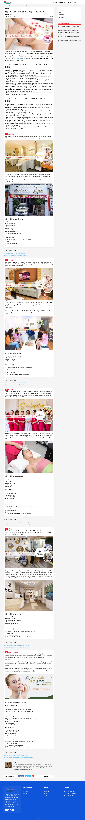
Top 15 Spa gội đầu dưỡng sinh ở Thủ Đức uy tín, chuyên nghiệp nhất (19, 524)
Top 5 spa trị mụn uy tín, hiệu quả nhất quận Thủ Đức (15, 384)
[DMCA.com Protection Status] (26, 806)
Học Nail (46, 793)
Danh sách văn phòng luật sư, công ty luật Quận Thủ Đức (16, 255)
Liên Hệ (75, 2)
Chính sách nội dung (28, 795)
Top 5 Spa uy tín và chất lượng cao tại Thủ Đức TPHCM (16, 383)
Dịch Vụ (61, 2)
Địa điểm (55, 2)
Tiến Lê (7, 16)
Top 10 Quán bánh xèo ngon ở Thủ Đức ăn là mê (14, 253)
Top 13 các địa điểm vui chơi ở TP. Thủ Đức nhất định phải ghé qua (18, 757)
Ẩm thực (70, 2)
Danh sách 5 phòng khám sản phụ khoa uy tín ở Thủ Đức (16, 647)
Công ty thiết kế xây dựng (70, 793)
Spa (65, 2)
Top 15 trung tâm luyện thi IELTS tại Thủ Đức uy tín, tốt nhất (16, 645)
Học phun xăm (47, 795)
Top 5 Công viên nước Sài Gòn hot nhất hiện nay (68, 30)
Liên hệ (25, 793)
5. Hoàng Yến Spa (63, 19)
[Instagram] (8, 810)
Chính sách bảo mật (28, 798)
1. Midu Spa (62, 12)
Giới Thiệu (25, 791)
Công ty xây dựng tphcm (69, 791)
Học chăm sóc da (48, 798)
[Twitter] (11, 810)
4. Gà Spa (61, 17)
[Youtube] (13, 810)
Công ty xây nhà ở (68, 798)
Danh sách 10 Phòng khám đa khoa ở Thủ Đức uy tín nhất (16, 755)
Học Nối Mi (46, 791)
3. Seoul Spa (62, 15)
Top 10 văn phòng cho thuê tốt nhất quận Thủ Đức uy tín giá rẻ (17, 522)
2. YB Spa (61, 14)
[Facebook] (6, 810)
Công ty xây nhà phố (69, 795)
